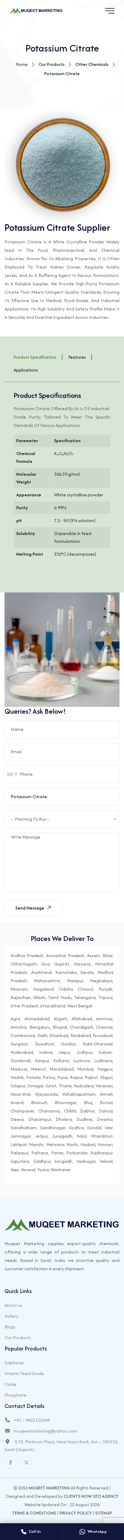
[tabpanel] (62, 478)
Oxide (11, 1384)
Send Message (30, 908)
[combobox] (12, 774)
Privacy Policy (76, 1513)
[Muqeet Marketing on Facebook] (11, 1462)
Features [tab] (77, 357)
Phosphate (15, 1395)
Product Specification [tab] (35, 357)
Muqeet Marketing (49, 1488)
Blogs (10, 1327)
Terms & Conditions (34, 1513)
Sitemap (103, 1513)
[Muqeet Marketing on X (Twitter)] (26, 1462)
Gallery (11, 1316)
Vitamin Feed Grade (24, 1373)
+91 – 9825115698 (32, 1420)
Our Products (18, 1337)
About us (13, 1305)
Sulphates (14, 1362)
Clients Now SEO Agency (91, 1496)
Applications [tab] (26, 370)
